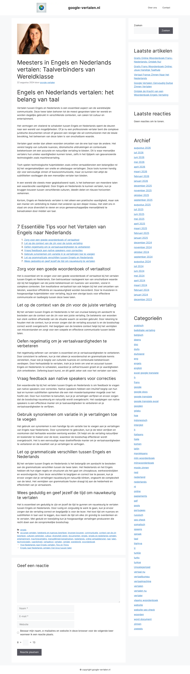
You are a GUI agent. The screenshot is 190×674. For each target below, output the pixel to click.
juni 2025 (139, 214)
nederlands (79, 539)
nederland (139, 477)
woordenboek (88, 542)
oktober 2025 (141, 195)
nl (135, 486)
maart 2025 (140, 228)
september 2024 (143, 256)
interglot (138, 425)
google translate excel (146, 401)
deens (137, 339)
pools (137, 505)
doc (136, 344)
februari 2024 (141, 290)
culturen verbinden (35, 536)
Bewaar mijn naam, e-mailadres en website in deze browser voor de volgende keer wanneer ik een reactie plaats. (66, 632)
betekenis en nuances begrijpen (52, 532)
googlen (138, 406)
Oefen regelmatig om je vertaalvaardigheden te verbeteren (57, 247)
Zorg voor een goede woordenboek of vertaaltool (51, 239)
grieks (137, 410)
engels (23, 530)
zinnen (137, 624)
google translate (143, 396)
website (138, 605)
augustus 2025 (142, 204)
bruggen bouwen (76, 532)
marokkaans (141, 453)
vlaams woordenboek (146, 600)
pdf (136, 500)
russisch (138, 515)
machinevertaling (39, 539)
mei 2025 (139, 219)
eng (136, 358)
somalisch (139, 524)
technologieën (23, 542)
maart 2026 (140, 171)
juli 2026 (139, 152)
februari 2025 (141, 233)
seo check (139, 519)
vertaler (66, 542)
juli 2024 (139, 266)
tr (135, 548)
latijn (136, 448)
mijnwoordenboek (144, 463)
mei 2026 (139, 162)
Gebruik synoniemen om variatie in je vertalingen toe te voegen (59, 254)
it (134, 429)
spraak (137, 534)
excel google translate (146, 372)
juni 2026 (139, 157)
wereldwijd (76, 542)
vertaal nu (139, 571)
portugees (139, 510)
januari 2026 (141, 181)
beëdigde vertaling (144, 330)
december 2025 (143, 185)
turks (137, 557)
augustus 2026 (142, 147)
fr (135, 377)
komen (137, 444)
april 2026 (139, 166)
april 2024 (139, 280)
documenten (74, 536)
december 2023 (143, 299)
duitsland (139, 354)
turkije (137, 553)
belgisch (138, 335)
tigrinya (138, 543)
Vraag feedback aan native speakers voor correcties (53, 250)
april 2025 (139, 223)
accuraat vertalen (28, 532)
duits (137, 349)
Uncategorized (142, 567)
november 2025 (143, 190)
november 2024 (143, 247)
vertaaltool (48, 542)
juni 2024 (139, 271)
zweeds (138, 628)
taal (108, 539)
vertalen (58, 542)
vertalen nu (140, 590)
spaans (138, 529)
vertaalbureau (142, 576)
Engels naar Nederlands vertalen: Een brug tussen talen (46, 548)
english (138, 368)
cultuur (48, 536)
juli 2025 (138, 209)
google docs (141, 391)
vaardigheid (36, 542)
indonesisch (140, 420)
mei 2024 (139, 275)
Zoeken (138, 25)
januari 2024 (141, 294)
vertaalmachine (142, 581)
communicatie (91, 532)
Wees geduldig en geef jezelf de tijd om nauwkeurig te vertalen (59, 261)
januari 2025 (141, 237)
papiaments (140, 496)
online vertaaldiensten (96, 539)
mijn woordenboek (144, 458)
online (137, 491)
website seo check (144, 609)
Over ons (152, 7)
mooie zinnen (141, 467)
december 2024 (143, 242)
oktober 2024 (141, 252)
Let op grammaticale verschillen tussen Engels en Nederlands (58, 257)
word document (143, 619)
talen (114, 539)
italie (136, 439)
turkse (137, 562)
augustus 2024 (142, 261)
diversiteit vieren (59, 536)
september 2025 (143, 200)
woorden (139, 614)
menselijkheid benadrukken (60, 539)
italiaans (138, 434)
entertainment (23, 539)
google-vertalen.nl (84, 8)
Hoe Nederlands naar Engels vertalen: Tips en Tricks (44, 545)
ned (136, 472)
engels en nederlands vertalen (102, 536)
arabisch (139, 325)
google (137, 387)
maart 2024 (140, 285)
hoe (136, 415)
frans (137, 382)
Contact (166, 7)
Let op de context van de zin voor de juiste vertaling (53, 243)
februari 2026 (141, 176)
